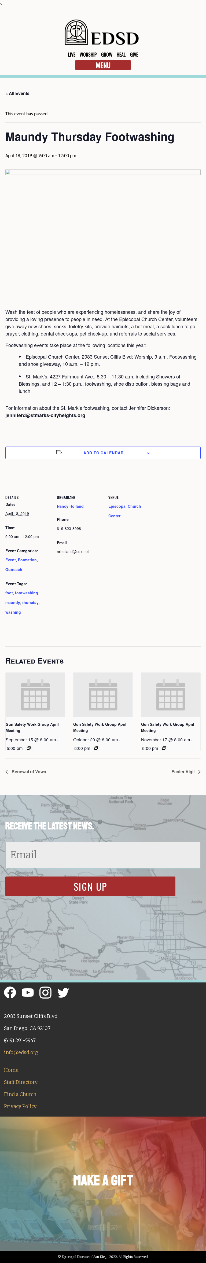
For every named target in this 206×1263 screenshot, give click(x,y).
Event (10, 559)
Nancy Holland (70, 506)
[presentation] (35, 695)
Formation (27, 559)
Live (71, 54)
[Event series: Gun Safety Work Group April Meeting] (29, 748)
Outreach (13, 569)
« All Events (17, 93)
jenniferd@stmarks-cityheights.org (45, 415)
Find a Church (20, 1094)
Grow (106, 54)
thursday (30, 602)
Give (134, 54)
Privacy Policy (20, 1106)
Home (11, 1070)
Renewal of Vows (28, 771)
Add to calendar (103, 452)
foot (9, 592)
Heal (121, 54)
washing (13, 612)
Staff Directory (21, 1082)
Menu (103, 65)
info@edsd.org (21, 1052)
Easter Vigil (183, 771)
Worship (88, 54)
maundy (12, 602)
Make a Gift (103, 1181)
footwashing (26, 592)
